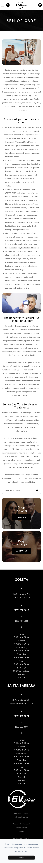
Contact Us (21, 551)
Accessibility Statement (21, 824)
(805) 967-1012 (21, 610)
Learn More (21, 517)
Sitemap (21, 831)
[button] (8, 5)
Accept (21, 858)
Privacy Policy (21, 828)
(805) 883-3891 (21, 716)
